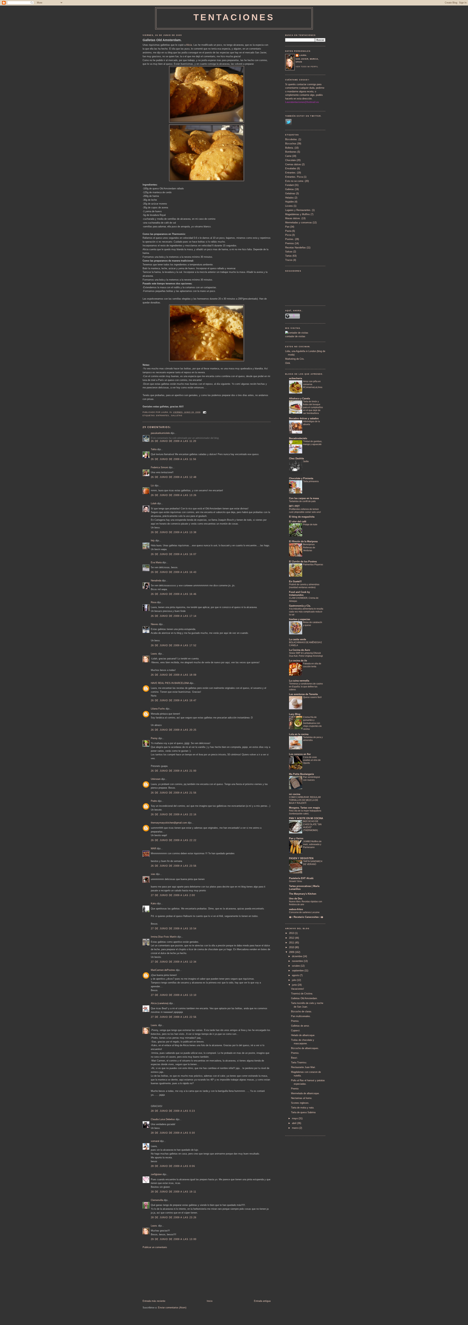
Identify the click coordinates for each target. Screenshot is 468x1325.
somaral (155, 1141)
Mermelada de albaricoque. (305, 1093)
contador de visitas (295, 336)
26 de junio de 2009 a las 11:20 (173, 441)
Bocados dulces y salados (304, 418)
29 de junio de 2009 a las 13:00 (173, 1239)
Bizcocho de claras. (301, 1011)
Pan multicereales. (301, 1016)
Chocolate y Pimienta (301, 478)
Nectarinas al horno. (301, 1098)
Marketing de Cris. (295, 358)
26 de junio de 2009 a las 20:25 (173, 729)
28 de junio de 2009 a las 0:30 (173, 1132)
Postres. (289, 239)
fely (153, 540)
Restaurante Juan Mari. (303, 1067)
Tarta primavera (311, 481)
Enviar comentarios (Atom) (172, 1307)
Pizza (288, 235)
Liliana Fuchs (158, 708)
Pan (287, 226)
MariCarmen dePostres (163, 970)
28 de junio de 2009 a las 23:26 (173, 1217)
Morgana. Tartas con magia (304, 807)
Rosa (153, 602)
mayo (295, 1118)
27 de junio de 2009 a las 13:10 (173, 995)
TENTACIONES (234, 17)
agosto (296, 975)
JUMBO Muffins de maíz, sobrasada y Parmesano (312, 844)
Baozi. (294, 1057)
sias (153, 874)
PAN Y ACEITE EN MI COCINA (306, 818)
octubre (296, 965)
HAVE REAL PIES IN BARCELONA (170, 683)
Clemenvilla (157, 1200)
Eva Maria (156, 562)
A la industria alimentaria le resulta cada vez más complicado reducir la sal (306, 611)
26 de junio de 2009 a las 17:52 (173, 645)
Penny (154, 738)
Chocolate (290, 160)
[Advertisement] (170, 1274)
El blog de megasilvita (301, 516)
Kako (153, 903)
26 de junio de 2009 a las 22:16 (173, 814)
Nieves (154, 624)
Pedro (154, 801)
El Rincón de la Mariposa (303, 541)
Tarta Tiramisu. (299, 1062)
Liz (152, 485)
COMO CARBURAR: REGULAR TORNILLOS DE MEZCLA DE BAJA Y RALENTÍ (305, 800)
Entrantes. (163, 415)
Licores (289, 206)
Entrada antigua (262, 1301)
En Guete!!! (295, 581)
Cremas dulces (293, 164)
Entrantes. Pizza (294, 176)
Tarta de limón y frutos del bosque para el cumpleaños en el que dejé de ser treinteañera (313, 407)
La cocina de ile (298, 660)
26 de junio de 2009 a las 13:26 (173, 495)
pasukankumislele (160, 433)
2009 (292, 952)
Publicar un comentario (155, 1247)
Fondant (289, 185)
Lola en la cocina (298, 734)
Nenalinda (156, 580)
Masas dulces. (293, 218)
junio (295, 984)
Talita (153, 449)
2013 (292, 933)
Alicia (189, 44)
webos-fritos (296, 909)
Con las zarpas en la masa (304, 498)
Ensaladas (290, 168)
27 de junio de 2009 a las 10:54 (173, 928)
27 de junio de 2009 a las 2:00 (173, 895)
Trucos (288, 260)
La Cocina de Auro (299, 650)
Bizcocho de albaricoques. (305, 1048)
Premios (289, 243)
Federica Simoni (159, 467)
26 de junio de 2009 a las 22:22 (173, 840)
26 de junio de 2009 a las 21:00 (173, 770)
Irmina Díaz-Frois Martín (164, 936)
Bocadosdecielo (298, 438)
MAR (153, 848)
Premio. (295, 1021)
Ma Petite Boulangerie (301, 774)
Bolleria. (289, 147)
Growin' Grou (295, 881)
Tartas (288, 255)
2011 (292, 942)
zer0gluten (156, 1174)
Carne (288, 156)
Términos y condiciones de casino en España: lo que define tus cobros (306, 686)
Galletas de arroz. (300, 1025)
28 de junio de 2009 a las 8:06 (173, 1166)
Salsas (288, 251)
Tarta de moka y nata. (302, 1107)
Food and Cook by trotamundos (299, 593)
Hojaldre (289, 201)
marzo (295, 1128)
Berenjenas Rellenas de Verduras (309, 547)
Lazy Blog (294, 714)
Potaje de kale (310, 524)
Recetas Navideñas (295, 247)
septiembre (298, 970)
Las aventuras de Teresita (303, 694)
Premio (295, 1088)
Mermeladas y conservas (298, 222)
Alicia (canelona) (159, 1003)
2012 (292, 937)
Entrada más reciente (154, 1301)
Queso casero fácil (312, 697)
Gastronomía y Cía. (300, 605)
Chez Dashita (296, 458)
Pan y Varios (296, 838)
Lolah (153, 503)
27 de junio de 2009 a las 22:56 (173, 1017)
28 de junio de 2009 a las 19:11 (173, 1191)
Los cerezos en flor (300, 754)
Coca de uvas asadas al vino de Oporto (312, 760)
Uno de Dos (295, 898)
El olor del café (297, 521)
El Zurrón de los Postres (303, 561)
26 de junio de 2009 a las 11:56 (173, 459)
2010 (292, 947)
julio (294, 980)
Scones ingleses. (300, 1102)
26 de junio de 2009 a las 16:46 (173, 594)
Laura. (154, 653)
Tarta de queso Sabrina (303, 1112)
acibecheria (295, 378)
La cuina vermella (299, 680)
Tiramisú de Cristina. (302, 993)
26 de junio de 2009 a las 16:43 (173, 572)
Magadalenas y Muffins (297, 214)
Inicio (209, 1301)
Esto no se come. (294, 181)
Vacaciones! (297, 988)
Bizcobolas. (291, 139)
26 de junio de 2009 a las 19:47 (173, 700)
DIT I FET (294, 506)
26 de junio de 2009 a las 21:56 (173, 792)
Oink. (288, 363)
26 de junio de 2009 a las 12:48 (173, 477)
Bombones (291, 151)
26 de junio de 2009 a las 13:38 (173, 532)
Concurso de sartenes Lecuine (304, 912)
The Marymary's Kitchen (302, 893)
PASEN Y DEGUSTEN (301, 858)
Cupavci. (295, 1030)
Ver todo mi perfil (307, 67)
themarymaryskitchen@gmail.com (169, 822)
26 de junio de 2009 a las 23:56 (173, 865)
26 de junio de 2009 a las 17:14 (173, 616)
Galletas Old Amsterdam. (162, 40)
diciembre (297, 956)
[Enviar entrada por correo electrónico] (204, 412)
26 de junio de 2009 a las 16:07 (173, 554)
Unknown (156, 779)
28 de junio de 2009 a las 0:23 (173, 1111)
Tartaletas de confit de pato (302, 501)
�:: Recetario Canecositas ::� (306, 917)
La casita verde (297, 639)
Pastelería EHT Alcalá (301, 878)
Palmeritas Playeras (313, 564)
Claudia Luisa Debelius (163, 1119)
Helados (289, 197)
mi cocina (294, 794)
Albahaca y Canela (299, 398)
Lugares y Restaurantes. (298, 210)
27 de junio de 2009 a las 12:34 (173, 961)
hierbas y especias (299, 619)
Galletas (176, 415)
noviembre (298, 961)
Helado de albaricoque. (303, 1035)
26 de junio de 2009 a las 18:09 (173, 674)
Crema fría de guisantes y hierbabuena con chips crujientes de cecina (312, 723)
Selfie (306, 461)
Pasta (288, 231)
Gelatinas (290, 193)
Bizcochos (290, 143)
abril (294, 1123)
